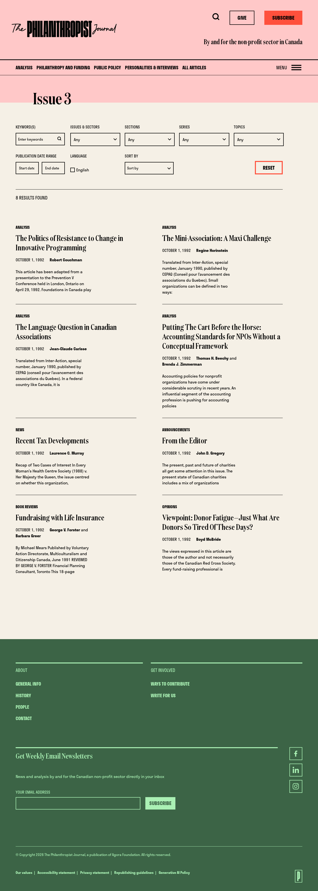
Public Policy (107, 68)
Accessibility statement (56, 872)
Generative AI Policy (174, 872)
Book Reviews (27, 507)
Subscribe (283, 17)
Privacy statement (94, 872)
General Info (28, 683)
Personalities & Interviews (151, 68)
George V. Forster (65, 530)
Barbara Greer (28, 536)
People (22, 706)
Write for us (163, 695)
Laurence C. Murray (67, 453)
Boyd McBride (208, 539)
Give (242, 17)
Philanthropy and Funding (63, 68)
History (23, 695)
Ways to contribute (170, 683)
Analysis (24, 68)
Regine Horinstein (212, 250)
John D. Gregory (210, 453)
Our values (24, 872)
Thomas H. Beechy (212, 358)
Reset (269, 167)
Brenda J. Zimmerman (182, 364)
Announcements (176, 430)
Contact (24, 718)
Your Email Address (33, 792)
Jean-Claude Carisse (68, 349)
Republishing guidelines (134, 872)
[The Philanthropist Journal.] (294, 876)
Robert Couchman (66, 260)
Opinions (169, 507)
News (20, 430)
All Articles (194, 68)
